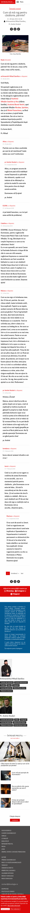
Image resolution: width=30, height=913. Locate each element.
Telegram (16, 594)
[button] (20, 2)
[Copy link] (18, 29)
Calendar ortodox (7, 873)
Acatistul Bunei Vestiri (15, 104)
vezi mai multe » (15, 738)
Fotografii (16, 685)
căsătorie (15, 820)
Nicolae (18, 107)
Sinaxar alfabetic (7, 868)
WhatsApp (10, 591)
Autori (4, 857)
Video (9, 685)
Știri (3, 849)
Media (3, 846)
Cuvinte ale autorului (7, 682)
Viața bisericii (6, 830)
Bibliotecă (5, 841)
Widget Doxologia (7, 876)
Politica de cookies (8, 891)
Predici (3, 685)
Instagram (21, 591)
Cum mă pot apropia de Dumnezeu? (20, 773)
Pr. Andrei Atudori (15, 24)
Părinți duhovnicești (9, 860)
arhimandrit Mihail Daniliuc (10, 76)
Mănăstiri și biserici (6, 691)
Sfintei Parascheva (14, 110)
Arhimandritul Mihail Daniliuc (15, 21)
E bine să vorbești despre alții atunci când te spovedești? (20, 802)
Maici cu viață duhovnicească (11, 862)
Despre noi (5, 889)
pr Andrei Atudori (11, 162)
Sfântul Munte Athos (19, 688)
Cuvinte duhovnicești (21, 682)
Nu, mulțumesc (15, 909)
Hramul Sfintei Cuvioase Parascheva (13, 852)
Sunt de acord (5, 909)
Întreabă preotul (15, 8)
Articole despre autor (20, 725)
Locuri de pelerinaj (6, 688)
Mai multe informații (14, 905)
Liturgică (5, 838)
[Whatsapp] (15, 29)
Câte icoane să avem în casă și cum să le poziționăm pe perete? (15, 764)
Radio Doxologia (7, 878)
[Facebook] (11, 29)
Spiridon (25, 107)
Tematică (4, 865)
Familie (4, 836)
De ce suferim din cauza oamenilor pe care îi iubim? (20, 788)
